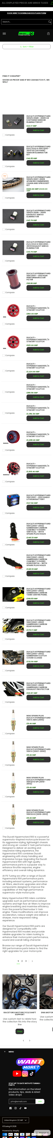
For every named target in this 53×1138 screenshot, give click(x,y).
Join (40, 1101)
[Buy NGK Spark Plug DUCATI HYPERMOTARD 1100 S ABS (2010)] (13, 720)
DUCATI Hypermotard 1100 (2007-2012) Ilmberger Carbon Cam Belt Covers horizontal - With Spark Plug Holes (38, 560)
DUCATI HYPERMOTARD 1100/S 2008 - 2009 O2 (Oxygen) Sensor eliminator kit (38, 119)
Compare (10, 135)
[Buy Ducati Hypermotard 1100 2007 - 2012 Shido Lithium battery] (13, 500)
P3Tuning (6, 1126)
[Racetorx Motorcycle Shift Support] (19, 991)
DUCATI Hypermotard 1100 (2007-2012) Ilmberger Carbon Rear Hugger (38, 623)
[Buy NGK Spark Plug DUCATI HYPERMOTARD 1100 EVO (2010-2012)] (13, 815)
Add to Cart (38, 130)
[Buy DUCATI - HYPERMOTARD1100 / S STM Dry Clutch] (13, 311)
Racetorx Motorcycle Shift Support (20, 1013)
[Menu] (4, 33)
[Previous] (23, 1040)
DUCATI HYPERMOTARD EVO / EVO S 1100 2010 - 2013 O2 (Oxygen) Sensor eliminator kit (38, 150)
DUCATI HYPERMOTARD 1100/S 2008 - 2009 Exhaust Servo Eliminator (38, 213)
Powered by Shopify (10, 1131)
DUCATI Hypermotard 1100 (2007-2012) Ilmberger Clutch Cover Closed (38, 654)
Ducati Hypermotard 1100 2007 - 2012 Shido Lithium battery (38, 497)
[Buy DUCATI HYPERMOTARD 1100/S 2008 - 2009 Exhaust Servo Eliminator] (13, 216)
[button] (48, 33)
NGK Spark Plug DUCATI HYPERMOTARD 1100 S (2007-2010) (38, 749)
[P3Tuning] (26, 33)
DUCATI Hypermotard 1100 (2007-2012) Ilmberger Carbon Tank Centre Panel (38, 591)
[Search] (50, 21)
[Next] (33, 961)
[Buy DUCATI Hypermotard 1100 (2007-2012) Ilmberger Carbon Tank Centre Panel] (13, 594)
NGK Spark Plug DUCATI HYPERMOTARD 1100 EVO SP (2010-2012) (38, 780)
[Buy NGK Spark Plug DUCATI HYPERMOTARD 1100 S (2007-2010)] (13, 752)
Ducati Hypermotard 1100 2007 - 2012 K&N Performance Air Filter (38, 276)
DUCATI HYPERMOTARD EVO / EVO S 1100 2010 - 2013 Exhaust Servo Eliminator (38, 245)
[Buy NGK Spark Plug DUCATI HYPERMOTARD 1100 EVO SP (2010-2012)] (13, 783)
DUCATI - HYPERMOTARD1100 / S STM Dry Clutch (37, 308)
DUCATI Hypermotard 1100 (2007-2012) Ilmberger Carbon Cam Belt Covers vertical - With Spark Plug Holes (38, 528)
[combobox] (24, 21)
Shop (19, 1031)
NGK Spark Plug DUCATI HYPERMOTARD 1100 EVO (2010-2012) (38, 812)
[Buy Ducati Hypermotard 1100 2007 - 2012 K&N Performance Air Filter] (13, 279)
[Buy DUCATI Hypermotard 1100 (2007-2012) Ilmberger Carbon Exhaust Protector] (13, 689)
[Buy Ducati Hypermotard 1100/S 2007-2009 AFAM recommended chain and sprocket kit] (13, 185)
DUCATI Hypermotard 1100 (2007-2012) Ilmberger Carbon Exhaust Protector (38, 686)
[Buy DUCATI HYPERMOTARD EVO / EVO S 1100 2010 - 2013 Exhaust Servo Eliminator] (13, 248)
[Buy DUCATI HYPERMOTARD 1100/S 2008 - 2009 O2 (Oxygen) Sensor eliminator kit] (13, 122)
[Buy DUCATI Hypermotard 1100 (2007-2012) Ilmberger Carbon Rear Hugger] (13, 626)
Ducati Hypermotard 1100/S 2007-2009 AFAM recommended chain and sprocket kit (38, 181)
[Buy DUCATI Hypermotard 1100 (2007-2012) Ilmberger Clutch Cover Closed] (13, 657)
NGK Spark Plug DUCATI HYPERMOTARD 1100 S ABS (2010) (38, 717)
